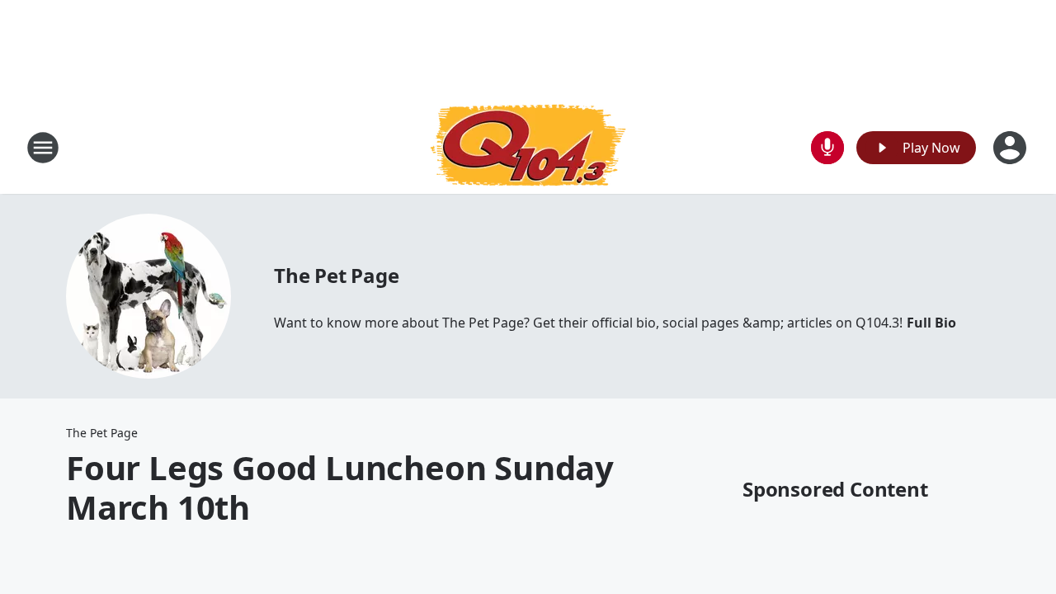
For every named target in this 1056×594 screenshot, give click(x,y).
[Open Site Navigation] (42, 147)
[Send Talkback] (827, 147)
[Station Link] (528, 147)
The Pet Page (336, 275)
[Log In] (1011, 147)
